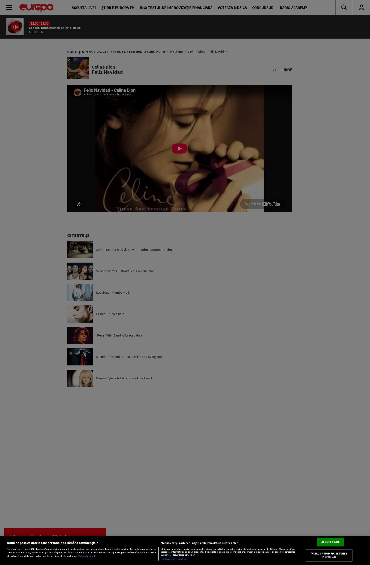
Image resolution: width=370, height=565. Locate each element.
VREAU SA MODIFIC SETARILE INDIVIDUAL (329, 555)
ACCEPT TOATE (330, 542)
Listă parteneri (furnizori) (174, 558)
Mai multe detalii (86, 555)
